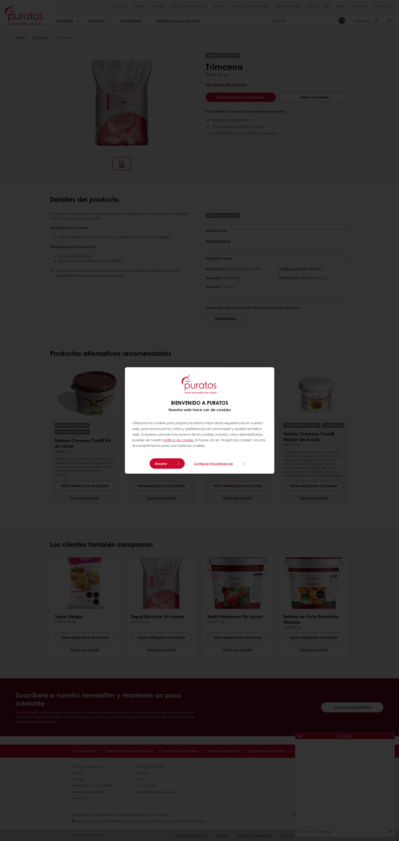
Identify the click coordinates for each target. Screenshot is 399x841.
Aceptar (161, 463)
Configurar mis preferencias (213, 463)
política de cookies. (179, 440)
